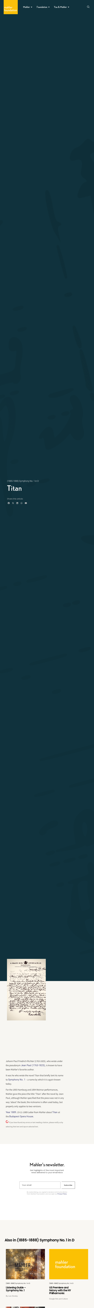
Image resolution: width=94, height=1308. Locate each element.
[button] (8, 503)
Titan (55, 1112)
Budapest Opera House (21, 1116)
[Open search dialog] (88, 7)
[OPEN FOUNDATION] (49, 7)
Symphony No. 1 (16, 1079)
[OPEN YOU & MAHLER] (68, 7)
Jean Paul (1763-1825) (33, 1065)
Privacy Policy (62, 1194)
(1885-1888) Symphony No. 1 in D (23, 481)
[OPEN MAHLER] (31, 7)
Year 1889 (11, 1112)
